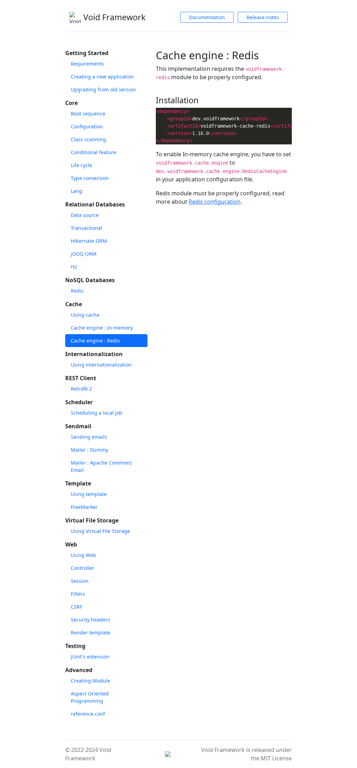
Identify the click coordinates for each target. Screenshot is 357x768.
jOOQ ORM (84, 253)
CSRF (76, 606)
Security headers (90, 619)
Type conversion (90, 178)
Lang (76, 191)
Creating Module (90, 680)
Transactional (86, 228)
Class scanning (88, 139)
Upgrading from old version (103, 89)
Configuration (87, 126)
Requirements (87, 63)
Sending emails (89, 437)
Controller (82, 568)
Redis (77, 290)
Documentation (207, 17)
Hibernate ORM (89, 241)
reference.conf (88, 713)
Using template (89, 494)
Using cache (85, 314)
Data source (85, 215)
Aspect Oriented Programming (90, 697)
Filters (78, 593)
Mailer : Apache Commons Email (101, 466)
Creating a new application (102, 76)
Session (80, 581)
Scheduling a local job (96, 412)
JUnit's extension (90, 656)
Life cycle (81, 165)
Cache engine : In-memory (102, 327)
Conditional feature (93, 152)
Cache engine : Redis (95, 340)
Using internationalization (101, 364)
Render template (90, 632)
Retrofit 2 (81, 388)
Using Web (83, 555)
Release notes (262, 17)
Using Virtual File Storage (100, 531)
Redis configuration (215, 201)
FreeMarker (84, 507)
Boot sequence (88, 113)
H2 (74, 266)
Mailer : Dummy (89, 449)
